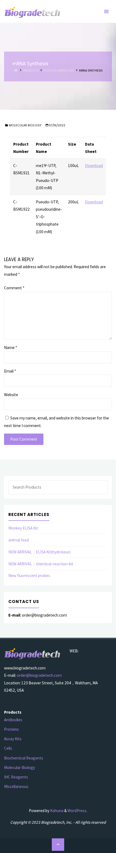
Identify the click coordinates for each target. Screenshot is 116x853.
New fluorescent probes (29, 575)
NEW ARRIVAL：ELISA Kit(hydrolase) (39, 551)
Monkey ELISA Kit (23, 528)
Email (10, 371)
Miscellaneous (16, 786)
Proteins (11, 729)
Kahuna (56, 810)
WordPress (76, 810)
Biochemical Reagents (23, 758)
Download (94, 165)
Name (10, 347)
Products (31, 70)
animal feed (18, 540)
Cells (8, 748)
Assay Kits (13, 738)
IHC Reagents (16, 777)
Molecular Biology (58, 70)
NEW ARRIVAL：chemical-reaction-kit (40, 563)
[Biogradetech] (32, 11)
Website (11, 394)
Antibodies (13, 719)
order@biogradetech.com (39, 675)
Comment (14, 287)
